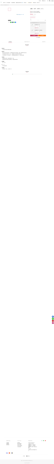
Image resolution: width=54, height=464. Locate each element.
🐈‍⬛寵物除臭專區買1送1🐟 (19, 2)
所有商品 (25, 2)
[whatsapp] (14, 22)
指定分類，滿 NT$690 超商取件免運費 (35, 12)
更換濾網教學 (13, 2)
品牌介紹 (4, 2)
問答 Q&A (38, 2)
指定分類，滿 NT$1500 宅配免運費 (35, 11)
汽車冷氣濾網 (8, 2)
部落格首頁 (34, 2)
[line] (10, 22)
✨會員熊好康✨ (30, 2)
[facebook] (12, 22)
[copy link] (15, 22)
